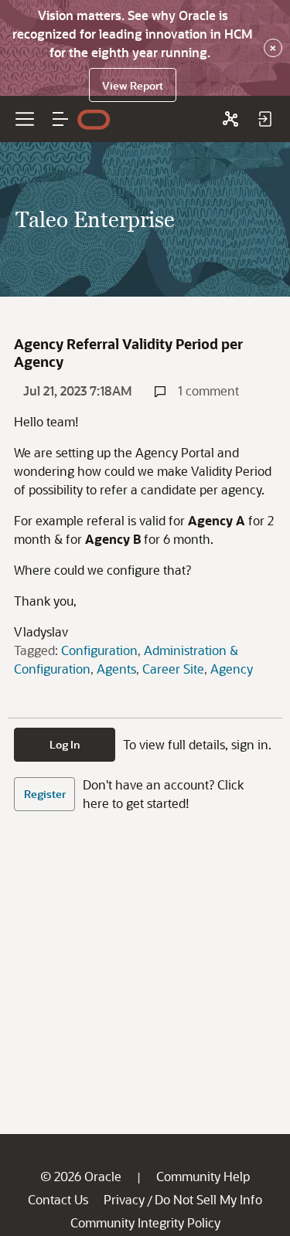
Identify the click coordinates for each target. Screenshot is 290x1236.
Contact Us (58, 1199)
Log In (64, 744)
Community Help (203, 1176)
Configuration (99, 650)
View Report (132, 85)
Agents (116, 668)
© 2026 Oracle (80, 1176)
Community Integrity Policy (145, 1222)
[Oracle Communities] (230, 119)
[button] (60, 119)
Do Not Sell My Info (208, 1199)
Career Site (173, 668)
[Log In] (264, 119)
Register (45, 793)
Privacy (124, 1199)
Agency (231, 668)
